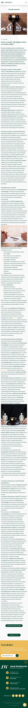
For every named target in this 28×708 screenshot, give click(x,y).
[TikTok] (19, 695)
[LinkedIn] (23, 695)
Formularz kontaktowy (14, 625)
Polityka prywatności (16, 703)
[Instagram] (16, 695)
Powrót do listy (14, 635)
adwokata (14, 317)
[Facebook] (13, 695)
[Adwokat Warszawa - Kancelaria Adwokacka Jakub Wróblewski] (6, 2)
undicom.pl (16, 705)
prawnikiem (4, 370)
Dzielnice (7, 703)
